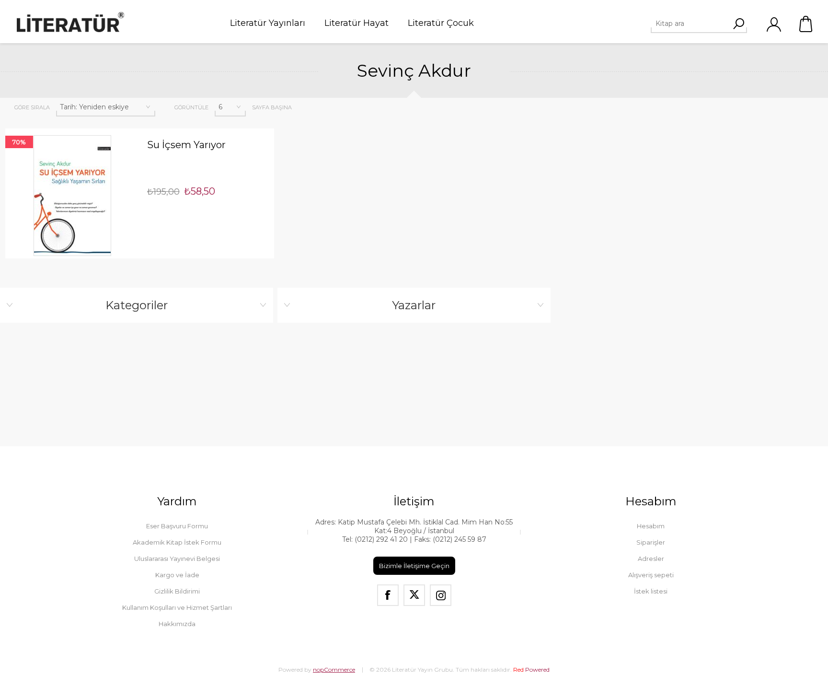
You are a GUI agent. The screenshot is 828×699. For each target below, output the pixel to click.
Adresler (651, 558)
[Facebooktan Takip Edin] (388, 595)
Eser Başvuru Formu (177, 526)
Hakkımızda (177, 624)
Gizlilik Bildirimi (177, 591)
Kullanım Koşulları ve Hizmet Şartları (177, 607)
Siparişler (650, 542)
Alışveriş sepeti (806, 24)
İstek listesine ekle (86, 128)
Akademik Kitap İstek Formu (177, 542)
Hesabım (651, 526)
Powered (531, 669)
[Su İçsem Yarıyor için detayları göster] (72, 195)
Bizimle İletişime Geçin (414, 566)
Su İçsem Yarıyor (186, 145)
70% (19, 142)
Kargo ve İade (177, 575)
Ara (738, 23)
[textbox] (695, 23)
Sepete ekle (58, 128)
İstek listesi (650, 591)
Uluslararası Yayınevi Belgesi (177, 558)
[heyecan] (414, 595)
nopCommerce (334, 669)
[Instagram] (440, 595)
